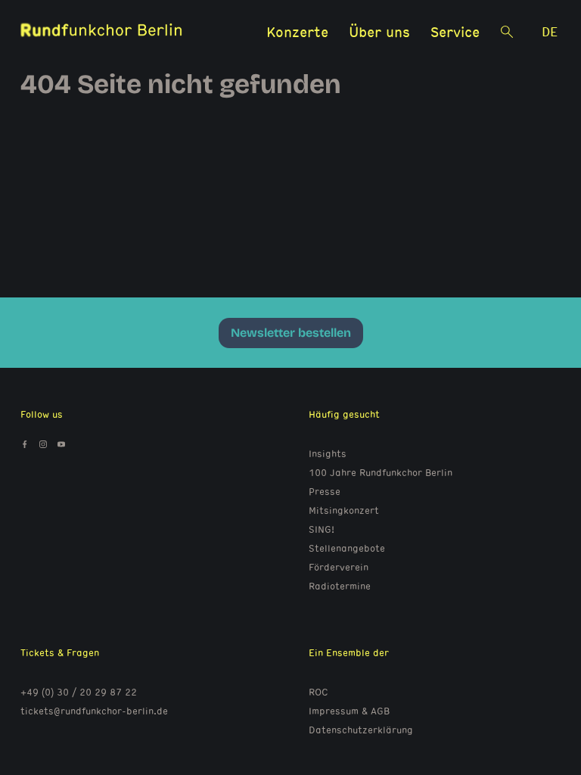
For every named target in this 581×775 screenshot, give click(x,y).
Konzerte (297, 31)
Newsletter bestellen (291, 332)
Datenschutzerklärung (361, 730)
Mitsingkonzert (344, 510)
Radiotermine (340, 586)
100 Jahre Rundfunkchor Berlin (380, 472)
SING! (321, 529)
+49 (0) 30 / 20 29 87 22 (78, 692)
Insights (327, 453)
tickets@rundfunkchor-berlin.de (94, 711)
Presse (324, 491)
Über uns (379, 31)
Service (455, 31)
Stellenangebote (347, 548)
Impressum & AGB (349, 711)
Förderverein (338, 567)
